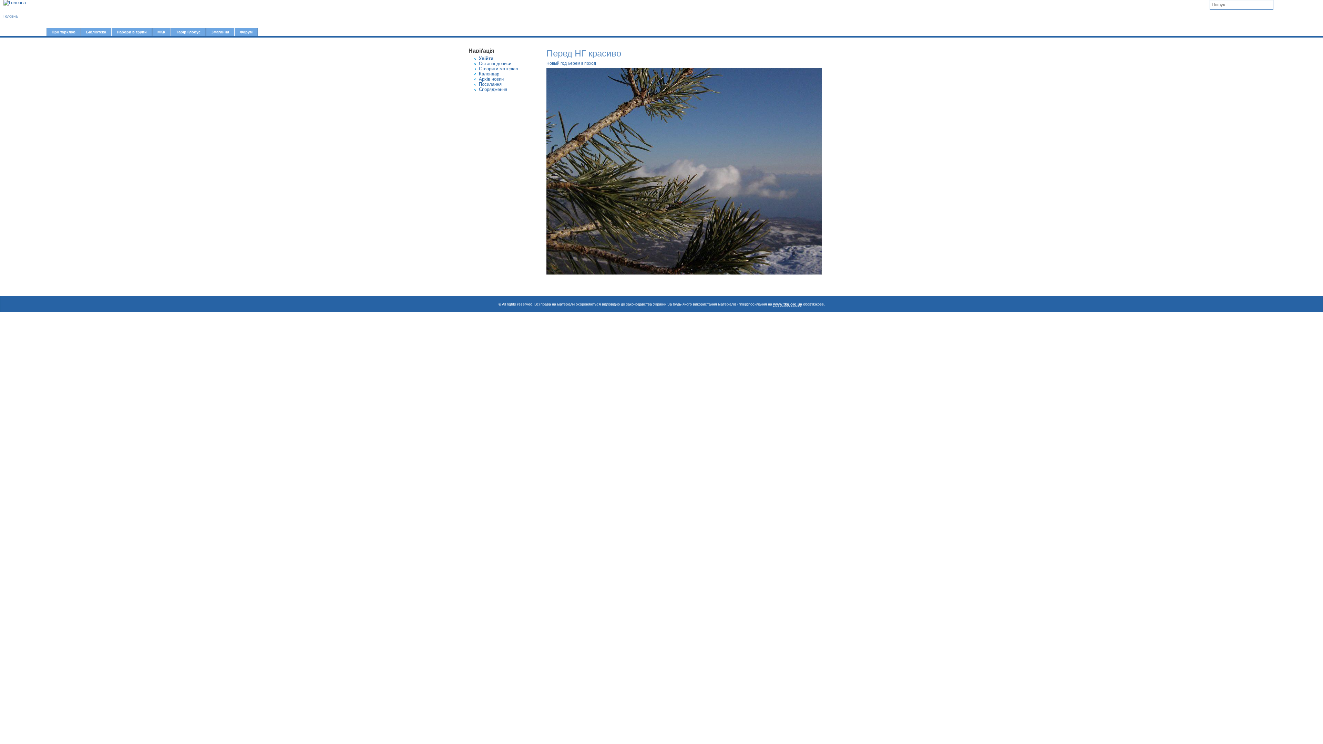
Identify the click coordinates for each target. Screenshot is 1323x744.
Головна (10, 16)
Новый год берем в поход (571, 63)
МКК (161, 32)
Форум (246, 32)
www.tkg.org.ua (787, 304)
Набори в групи (132, 32)
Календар (489, 73)
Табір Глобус (188, 32)
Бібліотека (96, 32)
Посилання (490, 84)
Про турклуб (63, 32)
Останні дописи (495, 63)
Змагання (220, 32)
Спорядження (493, 89)
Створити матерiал (498, 68)
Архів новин (491, 79)
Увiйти (486, 58)
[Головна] (14, 3)
